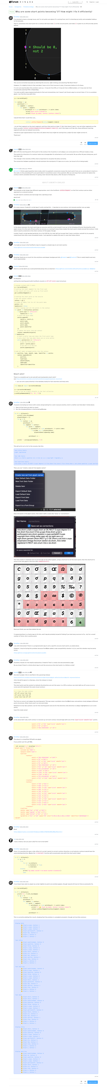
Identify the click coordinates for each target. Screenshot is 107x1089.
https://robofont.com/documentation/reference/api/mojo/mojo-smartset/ (39, 379)
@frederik (30, 168)
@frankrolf (73, 257)
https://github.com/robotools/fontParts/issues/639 (29, 247)
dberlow (16, 168)
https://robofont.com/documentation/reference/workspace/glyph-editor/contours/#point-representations (47, 677)
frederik (16, 149)
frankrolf (16, 266)
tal (14, 839)
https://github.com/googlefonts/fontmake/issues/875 (30, 652)
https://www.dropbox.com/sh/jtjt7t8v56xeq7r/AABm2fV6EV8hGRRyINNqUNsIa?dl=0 (38, 831)
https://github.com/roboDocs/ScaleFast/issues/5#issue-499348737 (75, 268)
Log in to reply (93, 143)
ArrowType (17, 16)
